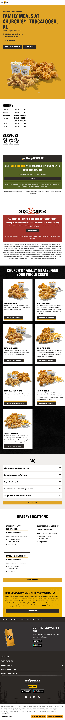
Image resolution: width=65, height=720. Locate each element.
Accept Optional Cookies (38, 716)
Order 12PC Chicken (14, 360)
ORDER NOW (32, 611)
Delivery (11, 144)
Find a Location (32, 579)
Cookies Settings (7, 716)
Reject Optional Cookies (55, 716)
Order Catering (17, 532)
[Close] (62, 707)
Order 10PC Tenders (46, 318)
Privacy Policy (5, 713)
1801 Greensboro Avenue (48, 526)
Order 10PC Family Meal (15, 403)
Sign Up (32, 178)
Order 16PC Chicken (46, 403)
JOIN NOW (32, 686)
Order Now (32, 230)
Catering (16, 144)
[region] (32, 712)
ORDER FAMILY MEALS (12, 46)
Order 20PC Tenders (14, 446)
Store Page (9, 532)
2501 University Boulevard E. (13, 527)
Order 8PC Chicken (13, 318)
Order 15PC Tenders (46, 360)
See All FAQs (32, 503)
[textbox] (32, 168)
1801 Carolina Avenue (16, 555)
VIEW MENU (29, 46)
